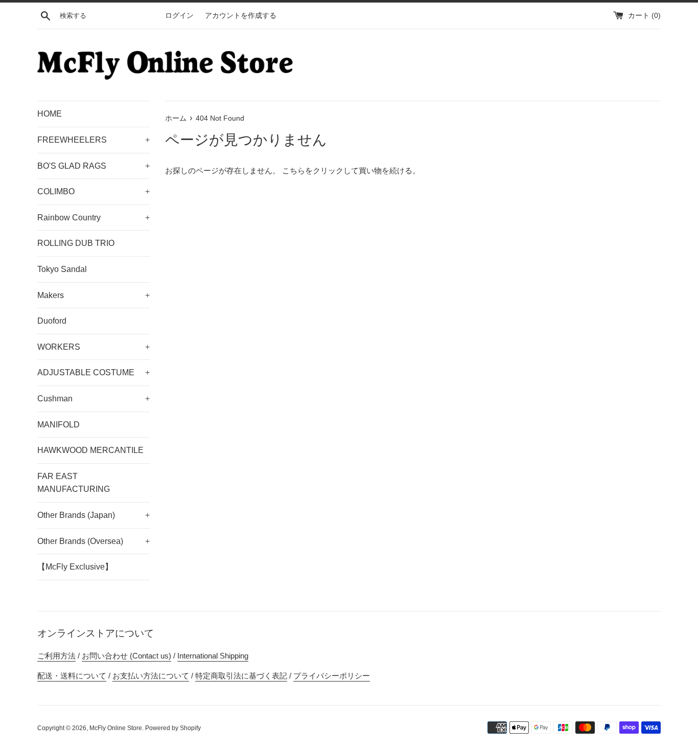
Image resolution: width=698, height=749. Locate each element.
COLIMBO (93, 191)
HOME (49, 113)
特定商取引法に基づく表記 (241, 675)
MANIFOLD (58, 424)
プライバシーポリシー (331, 675)
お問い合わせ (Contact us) (126, 655)
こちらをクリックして (320, 170)
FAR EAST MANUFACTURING (73, 483)
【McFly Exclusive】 (75, 566)
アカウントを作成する (240, 15)
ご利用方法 (56, 655)
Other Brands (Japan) (93, 515)
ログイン (179, 15)
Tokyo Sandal (62, 269)
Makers (93, 295)
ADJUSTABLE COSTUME (93, 372)
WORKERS (93, 347)
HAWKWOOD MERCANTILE (90, 450)
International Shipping (212, 655)
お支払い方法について (150, 675)
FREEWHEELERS (93, 139)
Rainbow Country (93, 217)
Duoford (51, 320)
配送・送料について (71, 675)
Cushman (93, 398)
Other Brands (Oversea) (93, 541)
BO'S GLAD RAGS (93, 166)
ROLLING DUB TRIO (75, 243)
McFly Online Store (115, 728)
